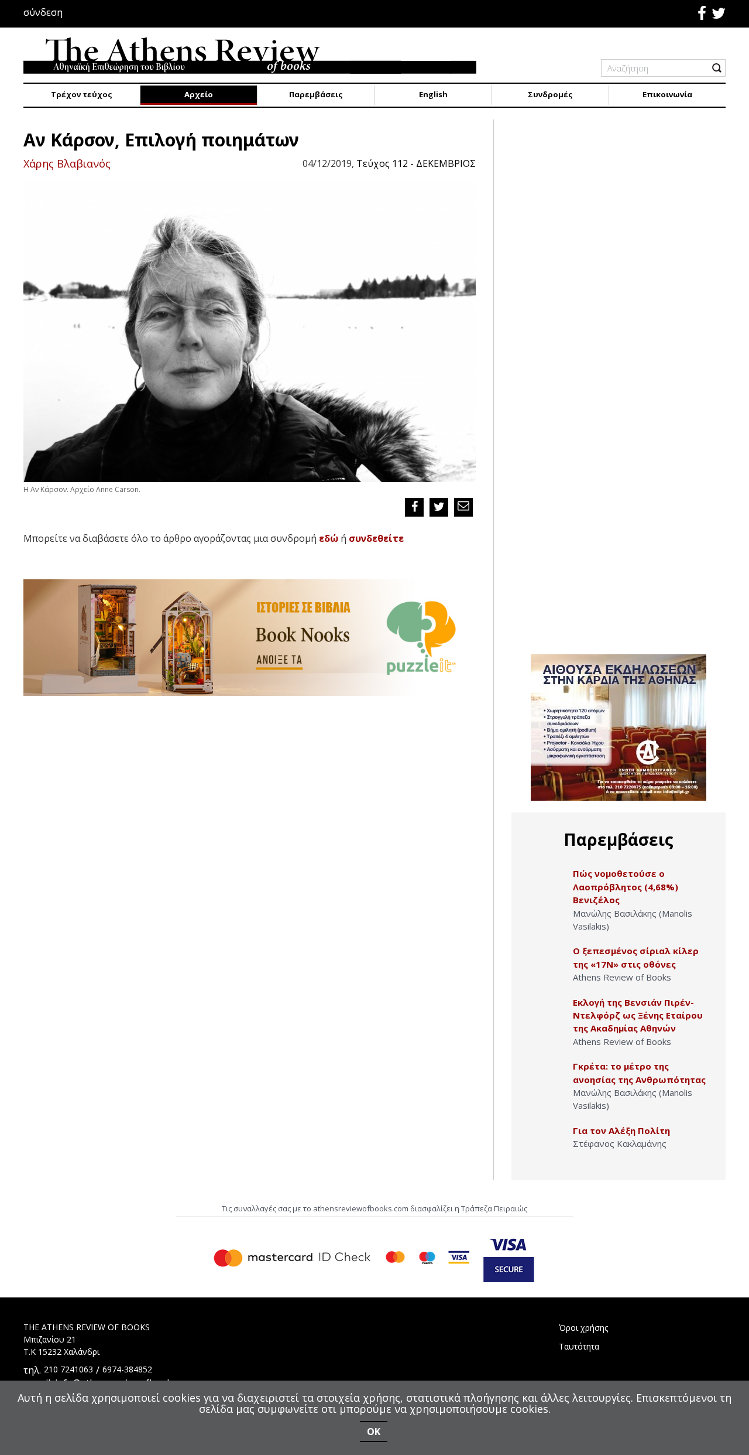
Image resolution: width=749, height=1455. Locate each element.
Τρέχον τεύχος (81, 94)
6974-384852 (127, 1369)
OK (373, 1431)
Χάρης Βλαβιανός (67, 163)
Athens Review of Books (622, 977)
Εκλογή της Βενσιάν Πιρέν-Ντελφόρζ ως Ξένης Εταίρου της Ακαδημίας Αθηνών (638, 1015)
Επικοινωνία (667, 94)
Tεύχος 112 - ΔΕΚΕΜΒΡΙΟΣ (416, 163)
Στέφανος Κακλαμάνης (619, 1143)
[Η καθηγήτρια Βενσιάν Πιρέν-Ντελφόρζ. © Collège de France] (548, 1015)
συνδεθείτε (376, 538)
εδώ (328, 538)
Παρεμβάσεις (316, 94)
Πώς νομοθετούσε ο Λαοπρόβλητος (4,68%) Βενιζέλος (625, 886)
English (433, 94)
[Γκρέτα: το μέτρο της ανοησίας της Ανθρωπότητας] (548, 1079)
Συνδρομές (550, 94)
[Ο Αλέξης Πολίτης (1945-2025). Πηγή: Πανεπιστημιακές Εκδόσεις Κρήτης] (548, 1143)
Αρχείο (198, 94)
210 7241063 (68, 1369)
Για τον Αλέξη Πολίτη (621, 1130)
